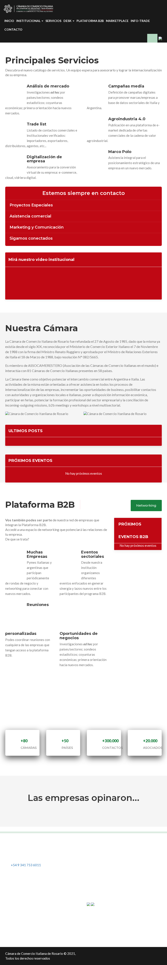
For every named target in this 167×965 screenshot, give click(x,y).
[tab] (83, 205)
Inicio (9, 21)
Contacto (13, 29)
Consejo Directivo (103, 862)
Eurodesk (15, 919)
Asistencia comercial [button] (30, 216)
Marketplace (117, 21)
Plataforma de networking (28, 932)
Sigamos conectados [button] (31, 238)
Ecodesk (15, 912)
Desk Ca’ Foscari (20, 926)
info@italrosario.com (26, 856)
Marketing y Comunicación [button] (37, 227)
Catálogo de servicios (24, 905)
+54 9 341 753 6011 (26, 865)
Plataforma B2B (90, 21)
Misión (95, 848)
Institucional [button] (28, 21)
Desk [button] (67, 21)
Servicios (53, 21)
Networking (146, 505)
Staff (94, 869)
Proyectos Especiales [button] (31, 205)
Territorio (97, 855)
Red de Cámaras (102, 876)
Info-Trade (140, 21)
